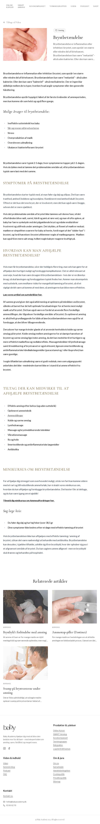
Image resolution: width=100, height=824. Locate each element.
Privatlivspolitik (59, 778)
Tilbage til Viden (13, 22)
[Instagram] (4, 748)
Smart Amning (21, 6)
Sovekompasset (37, 6)
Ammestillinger (15, 415)
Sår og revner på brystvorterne (23, 128)
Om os (56, 763)
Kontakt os (8, 796)
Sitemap (56, 781)
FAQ (5, 774)
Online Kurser (10, 6)
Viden (73, 6)
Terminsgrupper (58, 6)
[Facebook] (9, 748)
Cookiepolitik (59, 774)
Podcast (84, 6)
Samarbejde (58, 767)
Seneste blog (9, 767)
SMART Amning (60, 734)
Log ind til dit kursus (61, 749)
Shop (96, 6)
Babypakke (58, 745)
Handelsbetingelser (61, 770)
